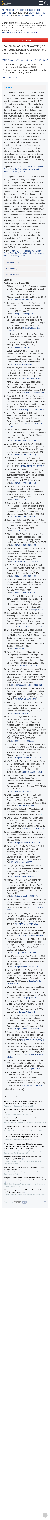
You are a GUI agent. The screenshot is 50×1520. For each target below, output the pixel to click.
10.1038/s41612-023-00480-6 (23, 576)
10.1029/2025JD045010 (21, 300)
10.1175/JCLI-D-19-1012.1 (32, 829)
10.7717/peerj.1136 (32, 1068)
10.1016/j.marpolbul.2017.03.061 (25, 967)
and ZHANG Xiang (39, 60)
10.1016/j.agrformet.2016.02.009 (25, 1029)
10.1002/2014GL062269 (31, 1085)
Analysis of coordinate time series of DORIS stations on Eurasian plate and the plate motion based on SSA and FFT (25, 1179)
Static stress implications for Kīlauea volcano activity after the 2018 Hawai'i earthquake (24, 1191)
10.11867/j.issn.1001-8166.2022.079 (26, 685)
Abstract (9, 87)
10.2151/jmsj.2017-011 (28, 998)
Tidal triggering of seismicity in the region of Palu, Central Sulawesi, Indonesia (24, 1168)
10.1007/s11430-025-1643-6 (28, 378)
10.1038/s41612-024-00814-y (23, 455)
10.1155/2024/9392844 (21, 531)
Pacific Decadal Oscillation (15, 169)
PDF (26, 40)
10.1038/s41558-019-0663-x (23, 876)
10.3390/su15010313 (20, 713)
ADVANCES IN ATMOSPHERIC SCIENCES (21, 10)
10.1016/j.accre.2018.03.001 (27, 924)
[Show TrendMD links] (45, 1202)
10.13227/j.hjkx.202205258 (22, 741)
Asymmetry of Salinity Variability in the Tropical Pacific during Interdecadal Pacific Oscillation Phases (23, 1102)
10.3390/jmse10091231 (32, 772)
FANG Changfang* (10, 60)
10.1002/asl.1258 (18, 500)
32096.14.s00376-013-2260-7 (30, 16)
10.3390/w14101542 (25, 806)
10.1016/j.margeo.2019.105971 (24, 896)
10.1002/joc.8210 (35, 610)
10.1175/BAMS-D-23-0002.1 (29, 626)
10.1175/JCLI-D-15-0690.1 (32, 1040)
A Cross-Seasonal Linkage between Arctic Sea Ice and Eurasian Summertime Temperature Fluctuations (23, 1136)
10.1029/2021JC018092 (21, 791)
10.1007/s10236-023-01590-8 (23, 545)
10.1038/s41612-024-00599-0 (31, 466)
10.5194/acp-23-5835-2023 (28, 666)
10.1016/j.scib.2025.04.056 (32, 393)
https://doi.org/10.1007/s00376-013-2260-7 (18, 33)
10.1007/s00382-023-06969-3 (23, 517)
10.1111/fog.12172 (27, 1012)
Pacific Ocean (20, 167)
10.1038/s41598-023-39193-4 (23, 593)
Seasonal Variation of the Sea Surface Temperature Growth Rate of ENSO (25, 1127)
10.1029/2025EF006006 (21, 364)
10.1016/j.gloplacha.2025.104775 (30, 409)
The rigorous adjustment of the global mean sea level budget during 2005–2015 (22, 1158)
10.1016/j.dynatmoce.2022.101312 (26, 758)
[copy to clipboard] (36, 32)
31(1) (11, 13)
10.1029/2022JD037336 (21, 649)
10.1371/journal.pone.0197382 (24, 953)
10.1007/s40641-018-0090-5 (31, 936)
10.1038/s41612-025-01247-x (23, 347)
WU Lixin (25, 60)
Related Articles (12, 275)
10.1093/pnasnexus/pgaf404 (23, 314)
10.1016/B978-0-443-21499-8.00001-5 (27, 562)
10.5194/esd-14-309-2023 (26, 699)
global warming (34, 169)
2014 (4, 13)
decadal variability (35, 167)
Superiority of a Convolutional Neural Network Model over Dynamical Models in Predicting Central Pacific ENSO (24, 1111)
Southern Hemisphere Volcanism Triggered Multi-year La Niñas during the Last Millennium (24, 1119)
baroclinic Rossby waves (14, 171)
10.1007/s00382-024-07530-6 (23, 440)
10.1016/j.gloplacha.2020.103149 (25, 843)
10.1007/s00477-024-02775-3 (23, 483)
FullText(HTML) (12, 263)
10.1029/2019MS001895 (21, 862)
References (12, 269)
